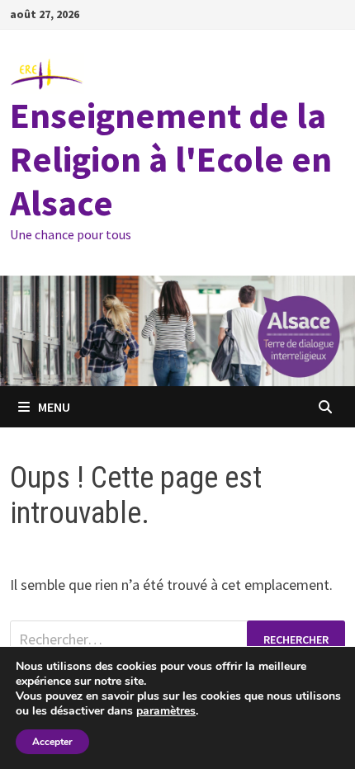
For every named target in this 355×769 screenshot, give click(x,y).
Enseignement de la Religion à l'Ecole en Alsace (171, 158)
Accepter (52, 741)
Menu (54, 407)
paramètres (166, 711)
